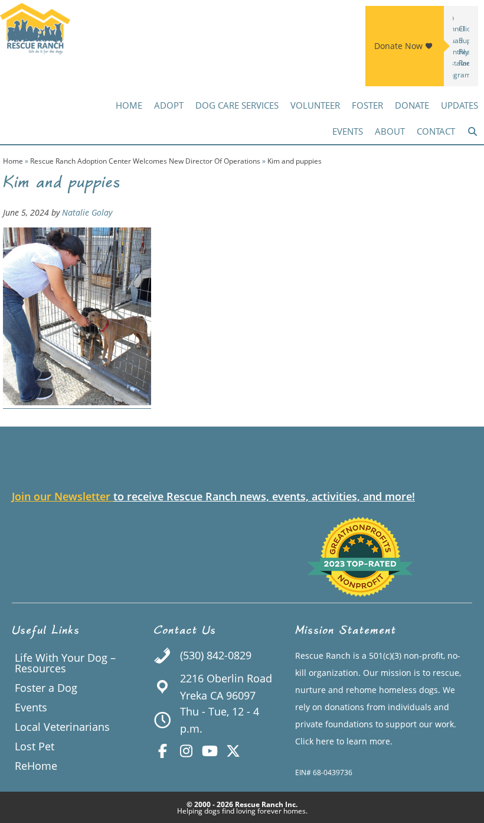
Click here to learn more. (344, 741)
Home (13, 161)
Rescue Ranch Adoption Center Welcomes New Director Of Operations (145, 161)
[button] (472, 131)
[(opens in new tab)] (360, 592)
